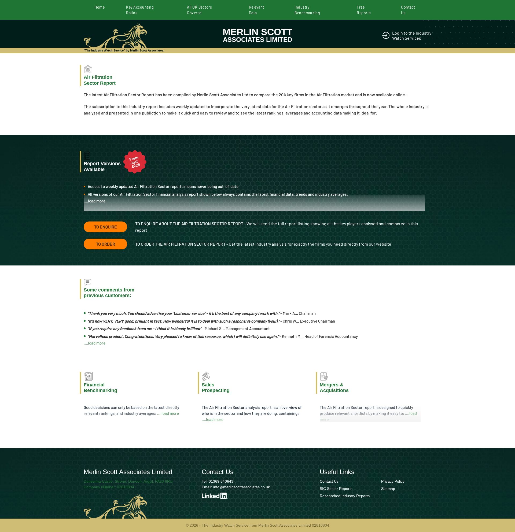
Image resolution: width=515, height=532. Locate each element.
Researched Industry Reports (345, 496)
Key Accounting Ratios (139, 10)
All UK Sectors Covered (199, 10)
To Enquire (105, 226)
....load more (94, 200)
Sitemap (388, 488)
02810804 (125, 487)
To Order (105, 243)
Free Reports (364, 10)
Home (99, 7)
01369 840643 (221, 481)
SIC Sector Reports (336, 488)
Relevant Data (256, 10)
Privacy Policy (392, 481)
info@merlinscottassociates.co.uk (241, 487)
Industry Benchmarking (307, 10)
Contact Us (408, 10)
